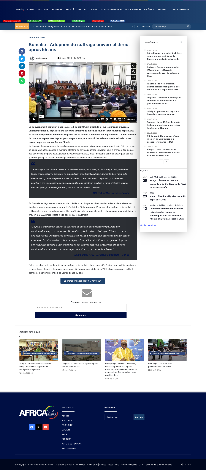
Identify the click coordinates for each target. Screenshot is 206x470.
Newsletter (92, 464)
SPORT (65, 434)
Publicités (80, 464)
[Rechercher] (188, 26)
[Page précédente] (161, 161)
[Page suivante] (166, 161)
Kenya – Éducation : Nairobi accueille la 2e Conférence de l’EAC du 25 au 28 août (168, 184)
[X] (39, 427)
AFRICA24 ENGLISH (180, 9)
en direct (163, 9)
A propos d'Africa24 (65, 464)
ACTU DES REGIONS (72, 444)
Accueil (30, 9)
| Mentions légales (128, 464)
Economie (57, 9)
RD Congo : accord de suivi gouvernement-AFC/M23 (160, 365)
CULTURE (66, 439)
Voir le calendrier (148, 225)
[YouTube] (46, 427)
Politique (43, 9)
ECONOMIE (67, 425)
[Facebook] (32, 427)
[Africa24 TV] (20, 9)
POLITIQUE (67, 420)
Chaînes (148, 9)
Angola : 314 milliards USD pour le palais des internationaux (80, 365)
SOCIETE (66, 430)
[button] (22, 51)
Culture (82, 9)
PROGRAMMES (131, 9)
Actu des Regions (110, 9)
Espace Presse (106, 464)
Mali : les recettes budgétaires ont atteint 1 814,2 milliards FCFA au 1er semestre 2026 (71, 26)
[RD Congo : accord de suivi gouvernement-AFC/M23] (167, 350)
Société (70, 9)
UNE (42, 37)
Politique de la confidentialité (158, 464)
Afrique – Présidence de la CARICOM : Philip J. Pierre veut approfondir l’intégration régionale (36, 366)
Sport (94, 9)
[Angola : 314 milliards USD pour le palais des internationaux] (81, 350)
